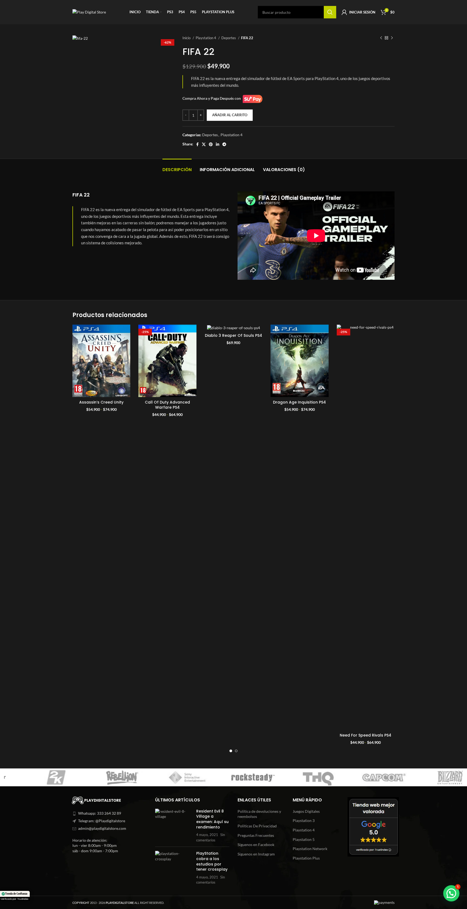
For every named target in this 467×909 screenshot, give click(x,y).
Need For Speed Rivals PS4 (365, 735)
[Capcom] (299, 777)
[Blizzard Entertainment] (365, 777)
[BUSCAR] (330, 12)
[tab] (177, 167)
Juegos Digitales (306, 811)
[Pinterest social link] (210, 144)
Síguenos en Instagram (256, 854)
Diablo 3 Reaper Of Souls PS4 (233, 335)
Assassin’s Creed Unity (101, 402)
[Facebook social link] (197, 144)
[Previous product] (381, 38)
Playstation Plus (306, 858)
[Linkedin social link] (217, 144)
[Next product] (392, 38)
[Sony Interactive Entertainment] (102, 777)
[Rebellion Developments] (37, 777)
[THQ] (233, 777)
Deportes (229, 38)
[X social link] (203, 144)
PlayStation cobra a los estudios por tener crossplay (212, 861)
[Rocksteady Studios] (168, 777)
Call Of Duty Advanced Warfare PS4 (167, 404)
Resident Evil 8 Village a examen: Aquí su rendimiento (212, 819)
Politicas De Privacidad (257, 826)
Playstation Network (310, 848)
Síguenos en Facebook (256, 844)
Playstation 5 (304, 839)
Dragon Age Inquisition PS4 (299, 402)
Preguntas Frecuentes (256, 835)
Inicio (186, 38)
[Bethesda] (430, 777)
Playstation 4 (206, 38)
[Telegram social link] (224, 144)
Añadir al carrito (229, 115)
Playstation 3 (304, 820)
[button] (451, 893)
